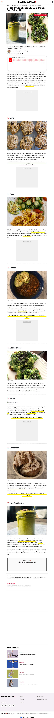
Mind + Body (14, 5)
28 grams (21, 485)
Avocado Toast (30, 389)
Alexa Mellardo (17, 53)
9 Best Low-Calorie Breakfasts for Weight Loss (30, 417)
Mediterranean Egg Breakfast (38, 231)
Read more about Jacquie (35, 578)
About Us (22, 696)
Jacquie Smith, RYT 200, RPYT (20, 51)
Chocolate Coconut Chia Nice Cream (18, 489)
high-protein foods (29, 85)
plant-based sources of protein (35, 82)
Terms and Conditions (42, 699)
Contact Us (22, 702)
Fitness (16, 586)
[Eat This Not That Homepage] (27, 2)
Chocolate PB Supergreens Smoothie (27, 540)
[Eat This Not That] (27, 560)
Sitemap (22, 699)
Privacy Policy (40, 696)
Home (8, 5)
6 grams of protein (27, 235)
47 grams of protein (22, 311)
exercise (10, 586)
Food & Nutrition (25, 586)
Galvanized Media (20, 713)
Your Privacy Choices (28, 717)
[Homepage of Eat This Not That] (8, 696)
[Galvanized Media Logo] (5, 713)
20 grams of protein (31, 412)
